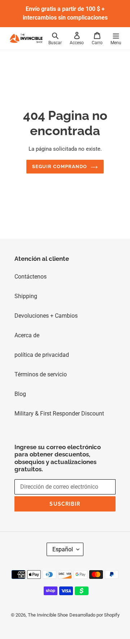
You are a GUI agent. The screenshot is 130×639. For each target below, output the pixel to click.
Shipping (25, 296)
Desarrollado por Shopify (94, 615)
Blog (20, 393)
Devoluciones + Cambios (46, 315)
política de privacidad (41, 354)
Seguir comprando (59, 166)
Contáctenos (30, 276)
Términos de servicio (40, 374)
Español (62, 549)
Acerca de (26, 335)
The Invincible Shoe (48, 615)
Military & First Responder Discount (59, 413)
